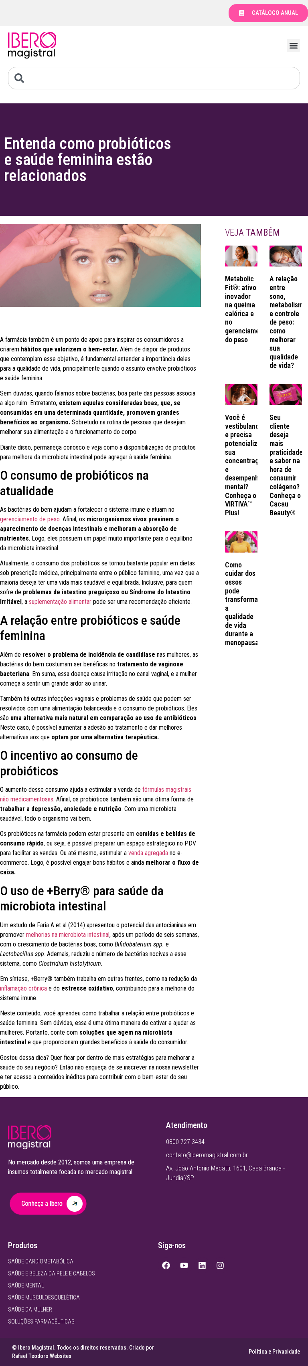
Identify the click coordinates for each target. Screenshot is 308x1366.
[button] (293, 45)
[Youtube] (184, 1265)
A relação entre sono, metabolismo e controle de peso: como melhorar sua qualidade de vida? (288, 321)
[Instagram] (220, 1265)
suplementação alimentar (60, 601)
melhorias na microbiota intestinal (67, 934)
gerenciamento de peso (30, 519)
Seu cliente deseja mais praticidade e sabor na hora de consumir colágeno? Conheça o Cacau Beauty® (286, 465)
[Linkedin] (202, 1265)
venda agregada (148, 853)
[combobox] (154, 78)
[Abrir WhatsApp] (288, 1346)
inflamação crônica (23, 988)
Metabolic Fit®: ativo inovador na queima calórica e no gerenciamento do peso (247, 308)
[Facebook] (166, 1265)
